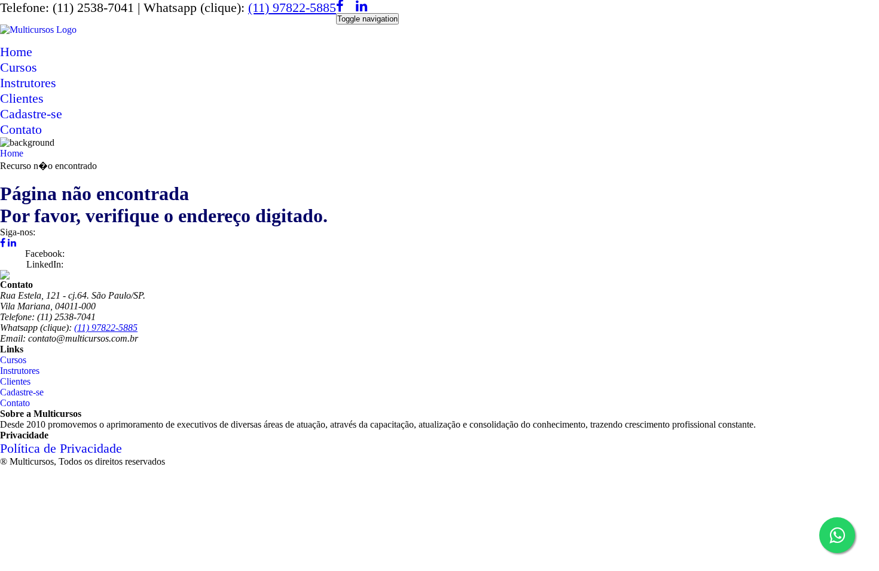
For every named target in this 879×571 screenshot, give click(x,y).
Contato (21, 129)
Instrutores (28, 82)
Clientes (22, 98)
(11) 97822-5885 (292, 7)
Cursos (18, 67)
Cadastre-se (31, 113)
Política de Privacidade (61, 448)
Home (16, 51)
